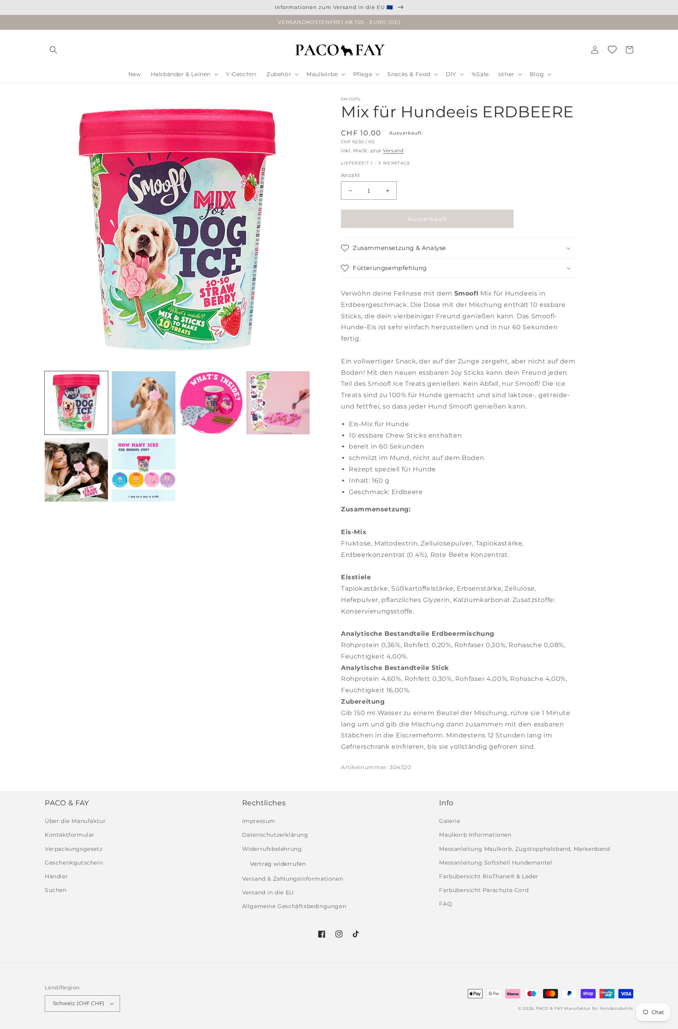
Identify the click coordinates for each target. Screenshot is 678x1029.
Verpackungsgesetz (73, 848)
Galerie (449, 821)
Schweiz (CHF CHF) (78, 1003)
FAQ (445, 903)
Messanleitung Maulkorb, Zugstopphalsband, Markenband (524, 848)
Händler (56, 876)
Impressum (258, 821)
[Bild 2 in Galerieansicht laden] (143, 402)
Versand (393, 150)
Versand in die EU (268, 892)
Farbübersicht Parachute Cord (484, 890)
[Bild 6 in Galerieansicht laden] (143, 470)
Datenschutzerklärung (275, 834)
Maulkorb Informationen (475, 834)
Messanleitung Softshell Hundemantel (495, 862)
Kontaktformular (70, 834)
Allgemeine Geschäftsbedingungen (294, 906)
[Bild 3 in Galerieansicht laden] (210, 402)
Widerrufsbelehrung (272, 848)
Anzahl (350, 175)
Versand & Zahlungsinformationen (292, 878)
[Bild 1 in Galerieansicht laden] (76, 402)
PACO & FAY (549, 1008)
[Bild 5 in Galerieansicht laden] (76, 470)
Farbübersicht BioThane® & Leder (488, 876)
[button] (53, 49)
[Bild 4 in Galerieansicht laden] (278, 402)
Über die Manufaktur (75, 821)
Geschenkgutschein (74, 862)
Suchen (56, 890)
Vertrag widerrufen (278, 863)
